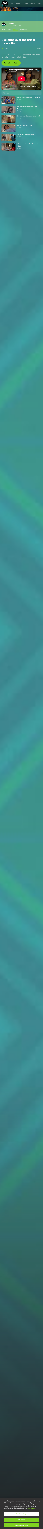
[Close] (40, 1501)
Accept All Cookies (21, 1525)
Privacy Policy (31, 1508)
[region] (21, 1513)
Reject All (21, 1519)
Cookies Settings (21, 1514)
